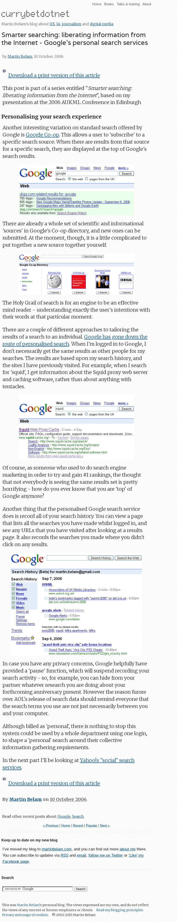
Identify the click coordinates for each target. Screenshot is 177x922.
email (81, 855)
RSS (64, 855)
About (146, 4)
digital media (101, 24)
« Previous (51, 825)
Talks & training (128, 4)
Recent (78, 825)
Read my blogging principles (119, 910)
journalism (71, 24)
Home (96, 4)
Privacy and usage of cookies (25, 915)
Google (64, 816)
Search (78, 816)
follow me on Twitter (105, 855)
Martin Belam (20, 56)
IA (58, 24)
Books (109, 4)
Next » (104, 825)
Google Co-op (42, 135)
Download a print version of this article (54, 75)
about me (128, 849)
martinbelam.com (56, 849)
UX (52, 24)
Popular (91, 825)
